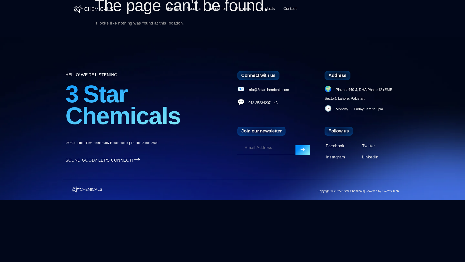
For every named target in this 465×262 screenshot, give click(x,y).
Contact (290, 8)
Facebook (335, 146)
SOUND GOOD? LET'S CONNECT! (99, 160)
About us (194, 8)
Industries (218, 8)
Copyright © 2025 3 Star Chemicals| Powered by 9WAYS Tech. (359, 191)
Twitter (368, 146)
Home (173, 8)
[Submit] (302, 150)
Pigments (243, 8)
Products (267, 8)
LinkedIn (370, 157)
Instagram (335, 157)
